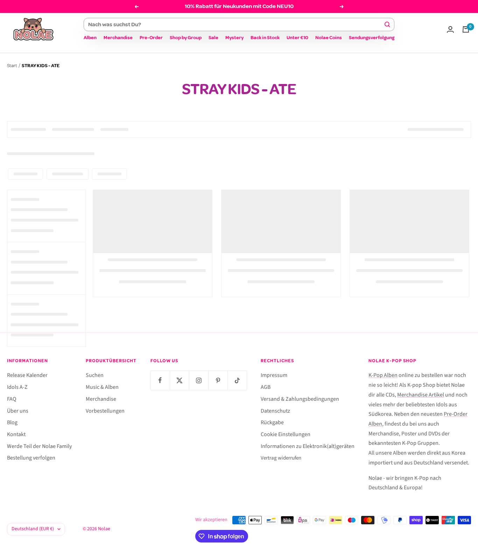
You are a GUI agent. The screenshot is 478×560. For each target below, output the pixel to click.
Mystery (234, 38)
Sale (213, 38)
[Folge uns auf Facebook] (160, 380)
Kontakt (16, 434)
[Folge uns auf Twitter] (179, 380)
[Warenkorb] (465, 29)
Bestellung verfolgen (31, 458)
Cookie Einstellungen (285, 434)
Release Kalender (27, 375)
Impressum (274, 375)
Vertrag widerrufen (281, 458)
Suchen (95, 375)
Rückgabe (272, 422)
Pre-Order (151, 38)
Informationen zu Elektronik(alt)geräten (307, 446)
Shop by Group (186, 38)
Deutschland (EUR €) (33, 528)
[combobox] (235, 24)
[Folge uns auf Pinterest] (217, 380)
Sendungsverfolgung (371, 38)
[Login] (450, 29)
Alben (90, 38)
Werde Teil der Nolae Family (39, 446)
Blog (12, 422)
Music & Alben (102, 387)
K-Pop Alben (383, 375)
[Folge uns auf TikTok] (237, 380)
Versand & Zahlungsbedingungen (300, 399)
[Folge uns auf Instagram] (198, 380)
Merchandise (118, 38)
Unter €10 (297, 38)
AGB (265, 387)
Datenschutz (275, 411)
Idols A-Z (17, 387)
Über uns (17, 411)
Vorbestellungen (105, 411)
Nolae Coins (328, 38)
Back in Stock (265, 38)
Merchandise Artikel (420, 395)
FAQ (11, 399)
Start (12, 66)
